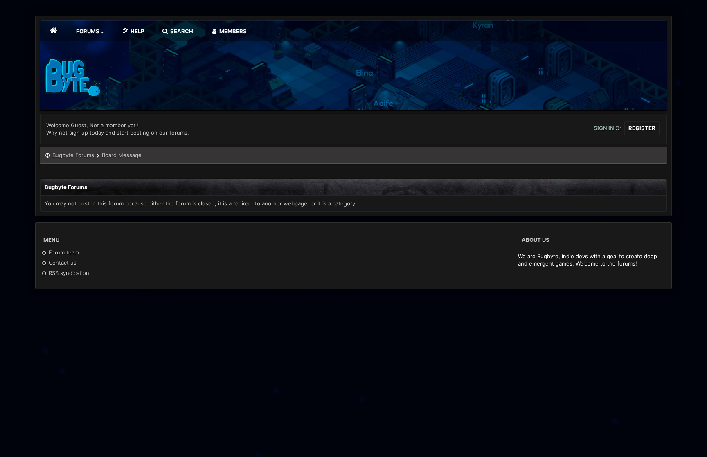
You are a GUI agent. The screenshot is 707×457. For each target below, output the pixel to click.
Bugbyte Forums (73, 155)
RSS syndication (68, 273)
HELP (136, 31)
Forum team (63, 252)
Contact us (62, 262)
